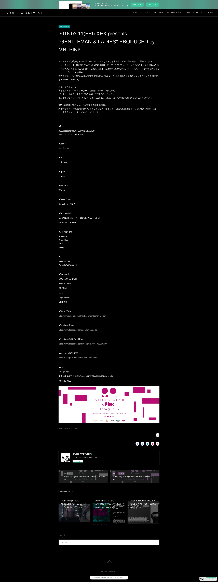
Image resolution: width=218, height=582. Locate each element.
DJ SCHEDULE (146, 13)
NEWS (135, 13)
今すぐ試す (137, 4)
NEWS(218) (74, 428)
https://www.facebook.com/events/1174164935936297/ (83, 343)
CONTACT (209, 13)
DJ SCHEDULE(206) (64, 428)
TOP (127, 13)
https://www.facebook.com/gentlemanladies (78, 329)
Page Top (109, 561)
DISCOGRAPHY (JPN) (174, 13)
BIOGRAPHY (158, 13)
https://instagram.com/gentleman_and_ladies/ (79, 357)
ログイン (152, 4)
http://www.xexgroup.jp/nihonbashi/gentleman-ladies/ (82, 315)
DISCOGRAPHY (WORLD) (193, 13)
